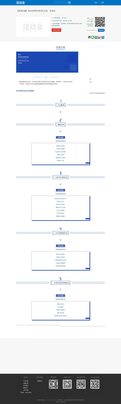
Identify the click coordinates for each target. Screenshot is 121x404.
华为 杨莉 (60, 307)
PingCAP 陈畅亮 (60, 263)
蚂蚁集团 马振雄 (60, 157)
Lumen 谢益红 (60, 210)
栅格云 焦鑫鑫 (60, 216)
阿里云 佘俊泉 (60, 146)
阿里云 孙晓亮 (60, 257)
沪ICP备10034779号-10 (51, 400)
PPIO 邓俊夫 (60, 213)
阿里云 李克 (60, 201)
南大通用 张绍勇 (60, 266)
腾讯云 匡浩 (60, 304)
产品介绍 (25, 381)
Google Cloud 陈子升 (60, 198)
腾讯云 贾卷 (60, 154)
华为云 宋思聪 (60, 149)
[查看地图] (57, 25)
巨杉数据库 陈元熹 (60, 260)
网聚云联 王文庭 (60, 207)
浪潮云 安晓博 (60, 310)
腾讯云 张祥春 (60, 204)
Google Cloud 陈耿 (60, 152)
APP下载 (25, 390)
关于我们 (25, 385)
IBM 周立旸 (60, 313)
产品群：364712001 (25, 392)
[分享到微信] (92, 37)
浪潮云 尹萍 (60, 160)
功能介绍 (25, 383)
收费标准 (39, 381)
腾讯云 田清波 (60, 254)
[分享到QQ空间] (96, 37)
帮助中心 (25, 388)
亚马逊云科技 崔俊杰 (60, 316)
